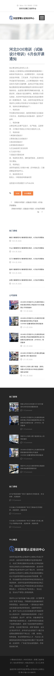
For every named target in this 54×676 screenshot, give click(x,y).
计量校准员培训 (16, 659)
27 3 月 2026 (28, 359)
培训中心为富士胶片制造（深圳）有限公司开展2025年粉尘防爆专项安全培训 (32, 369)
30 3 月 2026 (28, 346)
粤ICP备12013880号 (28, 672)
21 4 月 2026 (28, 327)
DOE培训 (27, 193)
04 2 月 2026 (28, 376)
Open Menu (42, 17)
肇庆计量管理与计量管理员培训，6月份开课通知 (26, 237)
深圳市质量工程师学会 (27, 8)
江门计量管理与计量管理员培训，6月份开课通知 (26, 259)
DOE (17, 193)
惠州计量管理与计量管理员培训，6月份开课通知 (26, 269)
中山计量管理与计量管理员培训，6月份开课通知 (26, 248)
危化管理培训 (18, 663)
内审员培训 (28, 659)
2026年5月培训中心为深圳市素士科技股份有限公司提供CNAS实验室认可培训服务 (32, 304)
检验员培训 (29, 663)
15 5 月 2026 (28, 311)
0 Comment (28, 410)
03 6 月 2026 (16, 241)
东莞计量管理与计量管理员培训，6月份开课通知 (26, 280)
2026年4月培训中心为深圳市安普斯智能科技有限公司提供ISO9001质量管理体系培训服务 (32, 321)
